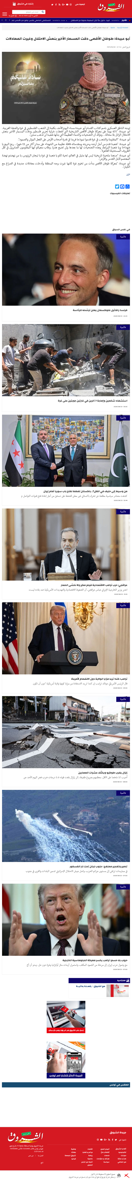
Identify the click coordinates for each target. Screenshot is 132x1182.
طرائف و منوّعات (103, 1158)
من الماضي (122, 1162)
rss (59, 4)
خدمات (106, 1155)
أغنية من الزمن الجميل (87, 1163)
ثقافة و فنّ (105, 1152)
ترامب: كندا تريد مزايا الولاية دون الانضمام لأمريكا (99, 678)
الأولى (128, 174)
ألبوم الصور (104, 1149)
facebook (55, 4)
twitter (52, 4)
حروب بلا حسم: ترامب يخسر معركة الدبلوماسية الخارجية (95, 960)
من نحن (30, 1155)
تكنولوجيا (122, 1152)
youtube (67, 4)
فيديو (73, 1158)
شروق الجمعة (70, 1155)
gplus (63, 4)
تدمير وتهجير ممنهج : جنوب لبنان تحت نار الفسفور (98, 866)
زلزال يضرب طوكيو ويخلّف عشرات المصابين (102, 772)
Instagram (70, 4)
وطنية (73, 1149)
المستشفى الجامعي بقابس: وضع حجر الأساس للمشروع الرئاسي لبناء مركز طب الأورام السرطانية (81, 20)
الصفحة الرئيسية (122, 27)
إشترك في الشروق (25, 4)
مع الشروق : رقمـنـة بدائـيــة (90, 986)
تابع (42, 1162)
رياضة (90, 1155)
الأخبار (124, 20)
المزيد (4, 14)
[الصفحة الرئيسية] (110, 5)
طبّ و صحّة (122, 1158)
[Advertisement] (66, 1106)
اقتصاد (90, 1149)
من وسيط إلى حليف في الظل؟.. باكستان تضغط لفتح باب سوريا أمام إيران (85, 491)
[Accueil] (24, 1136)
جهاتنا (73, 1152)
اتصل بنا (11, 15)
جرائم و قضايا (87, 1152)
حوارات (123, 1155)
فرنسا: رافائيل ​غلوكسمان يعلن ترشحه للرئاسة (100, 310)
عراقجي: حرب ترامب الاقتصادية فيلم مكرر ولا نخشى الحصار (94, 585)
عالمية (113, 27)
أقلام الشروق (121, 1148)
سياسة (106, 1162)
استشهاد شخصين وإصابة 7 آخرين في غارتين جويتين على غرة (92, 400)
